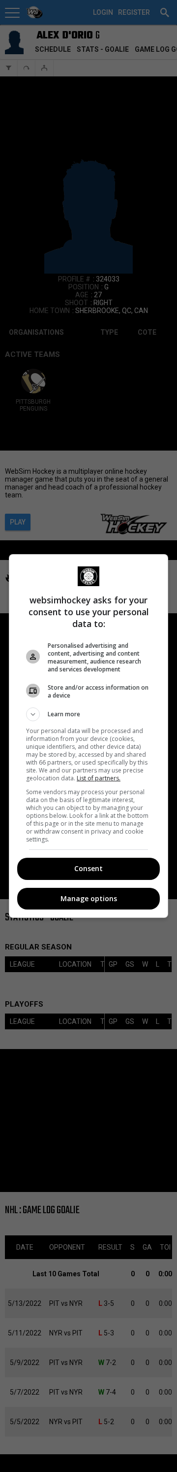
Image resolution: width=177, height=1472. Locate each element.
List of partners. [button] (98, 778)
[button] (88, 714)
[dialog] (88, 736)
